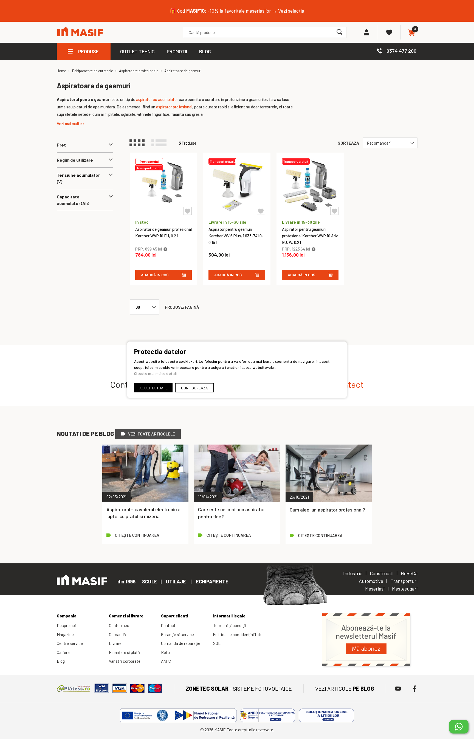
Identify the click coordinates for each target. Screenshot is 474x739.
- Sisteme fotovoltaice (239, 688)
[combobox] (264, 32)
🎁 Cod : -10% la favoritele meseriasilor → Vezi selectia (237, 11)
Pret (61, 144)
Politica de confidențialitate (238, 634)
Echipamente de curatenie (92, 71)
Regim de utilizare (75, 159)
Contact (168, 625)
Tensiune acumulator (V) (78, 178)
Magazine (65, 634)
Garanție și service (177, 634)
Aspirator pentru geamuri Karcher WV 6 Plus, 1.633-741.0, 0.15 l (235, 236)
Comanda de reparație (180, 643)
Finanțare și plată (124, 652)
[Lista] (161, 143)
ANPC (166, 661)
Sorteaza (348, 143)
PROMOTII (177, 51)
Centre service (70, 643)
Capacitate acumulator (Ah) (73, 200)
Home (61, 71)
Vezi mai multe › (70, 123)
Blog (61, 661)
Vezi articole (344, 688)
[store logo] (80, 32)
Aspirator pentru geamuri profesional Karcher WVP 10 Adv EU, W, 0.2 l (310, 236)
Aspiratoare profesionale (138, 71)
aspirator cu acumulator (157, 99)
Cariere (63, 652)
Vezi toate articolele (151, 433)
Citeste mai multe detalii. (156, 373)
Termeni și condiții (229, 625)
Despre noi (66, 625)
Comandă (117, 634)
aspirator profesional (174, 106)
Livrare (115, 643)
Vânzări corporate (124, 661)
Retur (166, 652)
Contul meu (119, 625)
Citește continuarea (137, 535)
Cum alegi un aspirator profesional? (327, 510)
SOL (217, 643)
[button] (188, 211)
